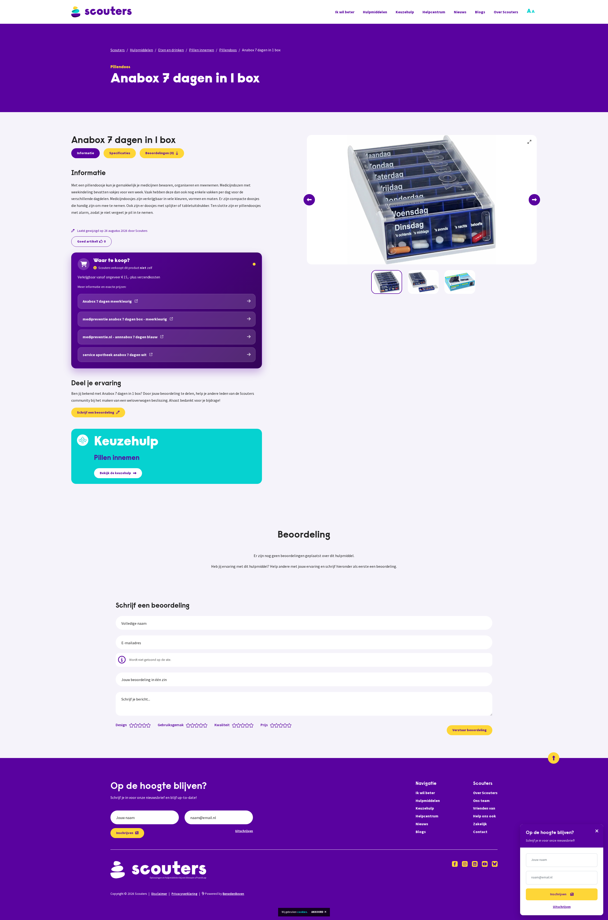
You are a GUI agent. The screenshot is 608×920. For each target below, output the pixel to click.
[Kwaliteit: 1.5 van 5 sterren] (237, 725)
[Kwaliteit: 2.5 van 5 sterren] (242, 725)
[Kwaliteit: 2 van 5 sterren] (239, 725)
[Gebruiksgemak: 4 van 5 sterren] (202, 725)
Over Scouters (506, 12)
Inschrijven (124, 833)
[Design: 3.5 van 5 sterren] (143, 725)
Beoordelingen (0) (159, 153)
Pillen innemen (201, 50)
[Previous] (309, 199)
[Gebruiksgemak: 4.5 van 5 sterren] (204, 725)
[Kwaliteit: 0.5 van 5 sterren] (233, 725)
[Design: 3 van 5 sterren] (141, 725)
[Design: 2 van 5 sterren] (137, 725)
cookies (302, 912)
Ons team (481, 800)
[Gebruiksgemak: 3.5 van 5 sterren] (200, 725)
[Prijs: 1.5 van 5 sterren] (275, 725)
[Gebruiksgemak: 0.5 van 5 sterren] (187, 725)
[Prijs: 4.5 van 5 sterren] (288, 725)
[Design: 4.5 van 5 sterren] (147, 725)
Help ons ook (484, 816)
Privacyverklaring (184, 894)
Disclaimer (159, 894)
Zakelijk (480, 823)
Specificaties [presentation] (119, 153)
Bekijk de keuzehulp (115, 473)
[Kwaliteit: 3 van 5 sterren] (244, 725)
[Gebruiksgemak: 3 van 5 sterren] (198, 725)
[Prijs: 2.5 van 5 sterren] (280, 725)
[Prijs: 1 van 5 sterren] (273, 725)
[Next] (534, 199)
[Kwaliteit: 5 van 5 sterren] (252, 725)
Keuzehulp (405, 12)
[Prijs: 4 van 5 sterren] (286, 725)
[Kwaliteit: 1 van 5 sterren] (235, 725)
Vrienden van (484, 808)
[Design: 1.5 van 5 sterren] (134, 725)
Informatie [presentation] (85, 153)
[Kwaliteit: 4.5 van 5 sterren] (250, 725)
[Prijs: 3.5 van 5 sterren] (284, 725)
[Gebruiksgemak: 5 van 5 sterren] (206, 725)
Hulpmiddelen (375, 12)
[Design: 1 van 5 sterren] (132, 725)
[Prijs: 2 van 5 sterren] (277, 725)
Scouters (117, 50)
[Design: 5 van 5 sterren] (149, 725)
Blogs (480, 12)
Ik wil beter (344, 12)
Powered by (224, 894)
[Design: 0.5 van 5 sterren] (130, 725)
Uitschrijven (244, 831)
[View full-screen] (529, 142)
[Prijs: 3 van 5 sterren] (282, 725)
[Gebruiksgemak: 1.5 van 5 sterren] (191, 725)
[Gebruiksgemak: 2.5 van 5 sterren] (196, 725)
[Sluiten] (597, 831)
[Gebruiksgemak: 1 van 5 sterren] (189, 725)
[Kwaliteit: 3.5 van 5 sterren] (246, 725)
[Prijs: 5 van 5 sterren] (290, 725)
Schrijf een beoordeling (95, 412)
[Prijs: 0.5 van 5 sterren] (271, 725)
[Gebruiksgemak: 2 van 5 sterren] (193, 725)
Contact (480, 831)
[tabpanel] (166, 193)
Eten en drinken (171, 50)
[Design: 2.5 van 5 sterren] (139, 725)
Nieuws (460, 12)
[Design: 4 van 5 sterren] (145, 725)
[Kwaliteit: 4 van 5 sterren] (248, 725)
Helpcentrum (434, 12)
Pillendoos (228, 50)
